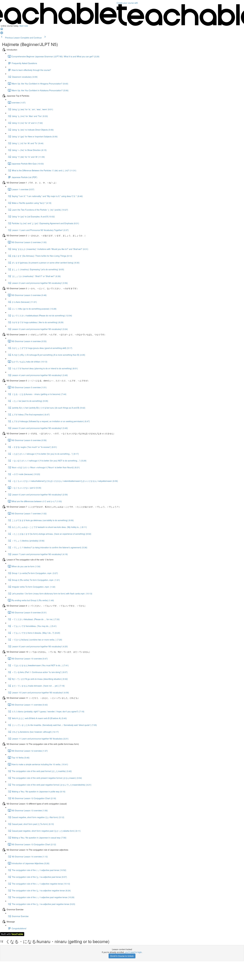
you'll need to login (133, 952)
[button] (1, 29)
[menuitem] (1, 33)
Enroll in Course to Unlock (122, 956)
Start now (23, 25)
